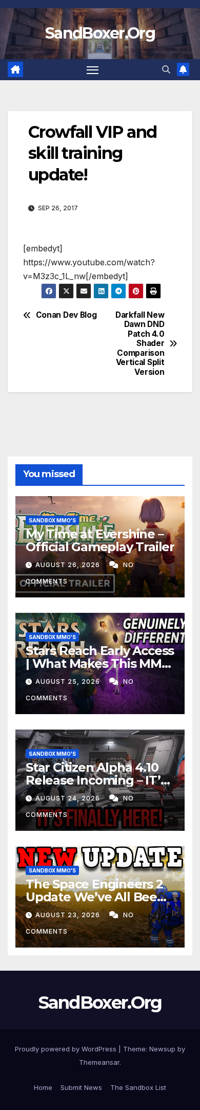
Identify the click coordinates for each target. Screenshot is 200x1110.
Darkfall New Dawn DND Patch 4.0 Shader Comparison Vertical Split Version (139, 344)
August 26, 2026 (68, 565)
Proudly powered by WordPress (66, 1049)
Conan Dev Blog (66, 315)
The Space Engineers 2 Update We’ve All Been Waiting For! (95, 897)
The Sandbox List (138, 1087)
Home (43, 1087)
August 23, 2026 (68, 915)
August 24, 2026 (68, 798)
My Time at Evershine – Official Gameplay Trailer (100, 540)
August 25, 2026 (68, 681)
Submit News (81, 1087)
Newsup (162, 1049)
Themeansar (99, 1062)
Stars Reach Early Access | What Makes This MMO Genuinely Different (100, 663)
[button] (166, 69)
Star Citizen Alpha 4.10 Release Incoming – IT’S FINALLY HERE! (96, 780)
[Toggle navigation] (93, 70)
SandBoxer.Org (100, 33)
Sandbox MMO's (52, 520)
